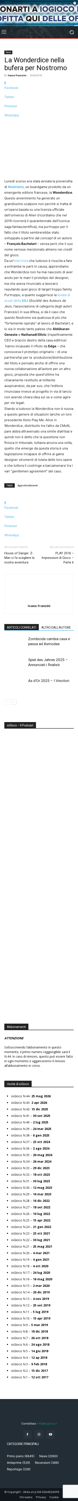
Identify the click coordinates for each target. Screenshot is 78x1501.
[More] (39, 122)
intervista (21, 261)
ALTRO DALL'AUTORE (56, 627)
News (8, 52)
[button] (6, 885)
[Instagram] (39, 1434)
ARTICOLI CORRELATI (21, 627)
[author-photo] (39, 600)
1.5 (9, 870)
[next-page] (14, 702)
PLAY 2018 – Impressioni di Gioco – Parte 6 (58, 557)
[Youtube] (50, 1434)
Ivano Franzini (17, 75)
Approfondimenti (28, 485)
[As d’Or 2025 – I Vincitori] (15, 685)
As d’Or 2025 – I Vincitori (48, 680)
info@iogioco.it (47, 1423)
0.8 (9, 850)
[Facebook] (27, 1434)
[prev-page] (7, 702)
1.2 (9, 864)
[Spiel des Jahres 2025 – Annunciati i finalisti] (15, 664)
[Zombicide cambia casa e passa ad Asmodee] (15, 643)
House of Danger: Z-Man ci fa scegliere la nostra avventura (19, 557)
